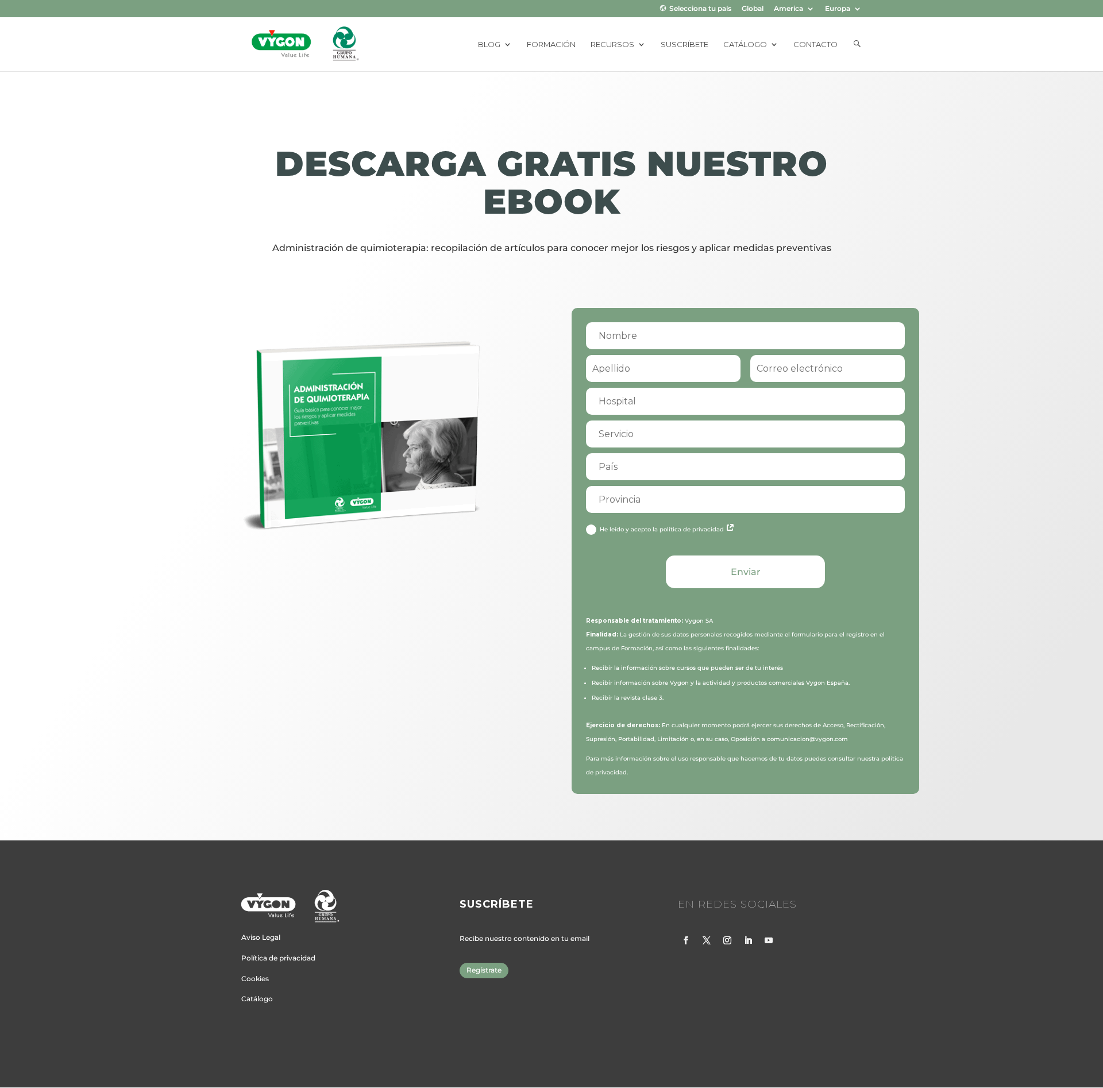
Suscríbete (684, 44)
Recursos (612, 44)
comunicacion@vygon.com (807, 739)
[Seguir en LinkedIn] (748, 940)
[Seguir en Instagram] (727, 940)
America (788, 9)
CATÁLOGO (745, 44)
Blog (489, 44)
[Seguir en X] (707, 940)
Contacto (815, 44)
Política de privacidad (278, 958)
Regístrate (484, 970)
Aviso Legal (260, 937)
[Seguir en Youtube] (769, 940)
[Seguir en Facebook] (686, 940)
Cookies (255, 978)
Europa (837, 9)
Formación (551, 44)
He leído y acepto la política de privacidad (663, 529)
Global (752, 9)
